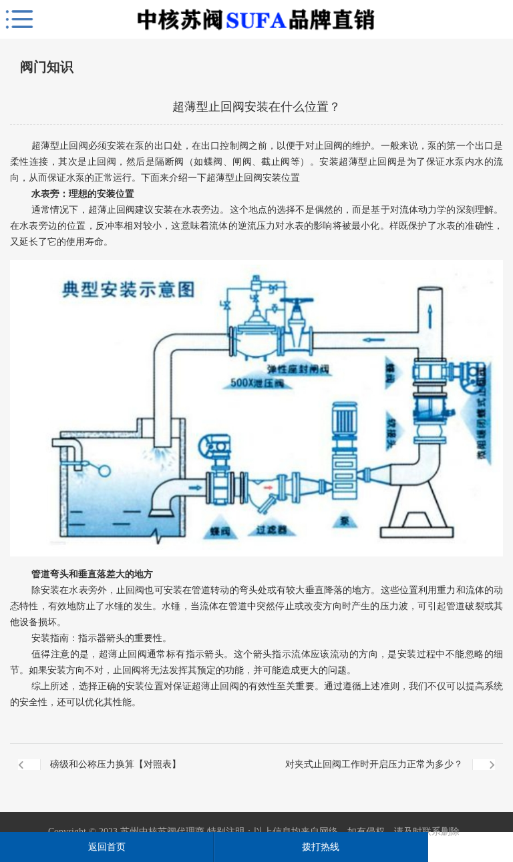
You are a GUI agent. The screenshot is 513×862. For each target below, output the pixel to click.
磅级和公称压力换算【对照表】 (115, 764)
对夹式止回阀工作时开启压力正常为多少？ (374, 764)
